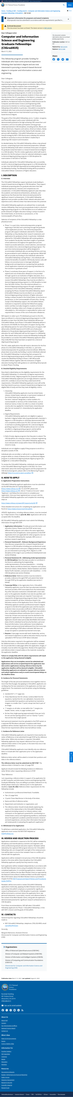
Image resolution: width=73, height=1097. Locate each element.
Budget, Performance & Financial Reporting (14, 1075)
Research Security (6, 1082)
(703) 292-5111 (6, 1001)
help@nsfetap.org (7, 834)
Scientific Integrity (6, 1085)
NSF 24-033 (48, 28)
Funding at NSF (11, 11)
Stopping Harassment (7, 1080)
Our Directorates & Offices (9, 1026)
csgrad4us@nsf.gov (11, 926)
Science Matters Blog (7, 1044)
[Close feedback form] (71, 753)
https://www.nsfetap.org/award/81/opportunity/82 (18, 503)
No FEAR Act (39, 1094)
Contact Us (4, 1031)
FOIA (32, 1094)
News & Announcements (8, 1038)
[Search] (64, 5)
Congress (4, 1057)
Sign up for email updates (12, 1005)
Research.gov (5, 1088)
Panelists (4, 1064)
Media (3, 1059)
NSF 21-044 (61, 49)
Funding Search (22, 11)
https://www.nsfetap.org (10, 489)
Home (3, 11)
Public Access (5, 1077)
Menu (70, 5)
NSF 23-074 (64, 47)
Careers (3, 1023)
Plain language (61, 1094)
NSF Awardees (5, 1054)
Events (3, 1041)
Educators (4, 1062)
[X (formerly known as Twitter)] (6, 1010)
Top (70, 972)
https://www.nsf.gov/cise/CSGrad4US (19, 509)
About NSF (4, 1020)
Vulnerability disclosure (7, 1094)
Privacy (27, 1094)
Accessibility (53, 1094)
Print (70, 11)
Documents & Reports (7, 1072)
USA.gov (46, 1094)
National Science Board (8, 1028)
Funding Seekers (6, 1051)
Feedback (71, 758)
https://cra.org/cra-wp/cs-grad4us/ (19, 473)
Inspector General (19, 1094)
